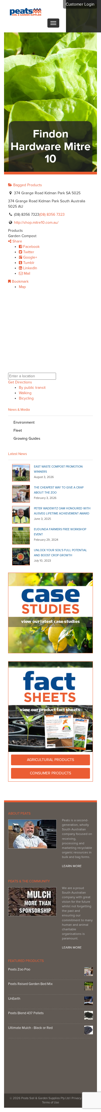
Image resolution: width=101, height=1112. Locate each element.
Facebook (31, 246)
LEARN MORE (72, 866)
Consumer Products (50, 773)
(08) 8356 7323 (52, 214)
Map (22, 287)
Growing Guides (26, 438)
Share (16, 241)
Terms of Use (50, 1102)
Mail (26, 273)
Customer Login (80, 4)
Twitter (28, 252)
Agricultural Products (50, 759)
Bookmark (20, 281)
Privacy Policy (81, 1098)
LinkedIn (29, 268)
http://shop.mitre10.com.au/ (36, 222)
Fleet (17, 430)
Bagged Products (27, 185)
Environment (23, 422)
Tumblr (28, 262)
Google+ (29, 257)
